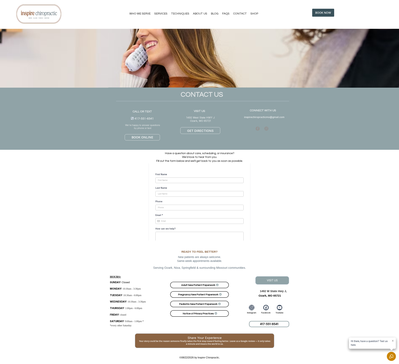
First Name (161, 174)
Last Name (161, 188)
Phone (158, 201)
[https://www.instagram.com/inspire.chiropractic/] (275, 129)
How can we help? (165, 228)
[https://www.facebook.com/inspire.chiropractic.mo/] (246, 129)
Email (159, 215)
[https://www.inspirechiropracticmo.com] (39, 14)
